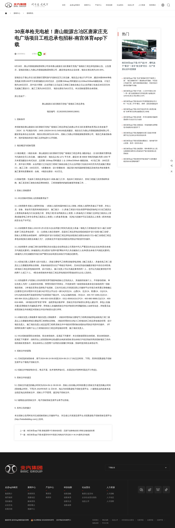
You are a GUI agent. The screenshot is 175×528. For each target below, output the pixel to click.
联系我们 (152, 5)
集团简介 (8, 494)
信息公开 (85, 501)
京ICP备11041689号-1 (63, 520)
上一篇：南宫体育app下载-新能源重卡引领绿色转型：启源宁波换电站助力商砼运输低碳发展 (57, 431)
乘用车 (48, 494)
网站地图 (105, 520)
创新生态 (67, 501)
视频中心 (31, 509)
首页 (63, 5)
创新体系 (67, 497)
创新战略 (67, 494)
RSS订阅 (105, 523)
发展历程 (8, 509)
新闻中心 (17, 13)
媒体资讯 (31, 501)
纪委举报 (140, 520)
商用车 (48, 497)
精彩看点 (31, 505)
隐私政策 (95, 523)
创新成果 (67, 505)
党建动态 (31, 497)
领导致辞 (8, 497)
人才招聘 (110, 501)
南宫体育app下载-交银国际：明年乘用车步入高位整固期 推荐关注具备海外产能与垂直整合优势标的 (140, 151)
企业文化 (8, 505)
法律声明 (160, 520)
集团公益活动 (87, 494)
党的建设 (8, 501)
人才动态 (110, 497)
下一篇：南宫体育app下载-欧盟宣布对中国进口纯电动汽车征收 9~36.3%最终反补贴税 (55, 435)
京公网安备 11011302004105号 (43, 520)
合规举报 (150, 520)
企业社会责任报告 (89, 497)
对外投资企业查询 (128, 520)
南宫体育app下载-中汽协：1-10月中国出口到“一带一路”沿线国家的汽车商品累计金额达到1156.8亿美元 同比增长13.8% (139, 93)
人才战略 (110, 494)
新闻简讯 (30, 13)
